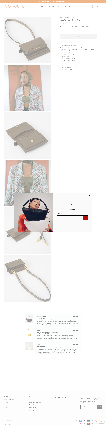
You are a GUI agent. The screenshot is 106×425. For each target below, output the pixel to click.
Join (85, 218)
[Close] (89, 195)
